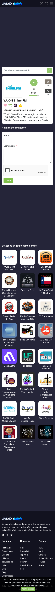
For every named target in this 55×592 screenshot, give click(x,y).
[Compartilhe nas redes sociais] (15, 105)
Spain (41, 565)
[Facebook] (7, 534)
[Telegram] (11, 534)
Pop (22, 569)
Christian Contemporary (15, 110)
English (32, 110)
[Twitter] (4, 534)
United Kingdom (45, 558)
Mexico (41, 551)
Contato (5, 555)
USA (40, 110)
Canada (42, 555)
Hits (22, 548)
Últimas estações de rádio (7, 561)
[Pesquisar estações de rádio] (49, 70)
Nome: (7, 135)
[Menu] (50, 3)
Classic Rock (26, 565)
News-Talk (25, 551)
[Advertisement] (27, 37)
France (41, 562)
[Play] (34, 83)
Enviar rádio (7, 576)
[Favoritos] (45, 3)
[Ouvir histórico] (40, 3)
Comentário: (10, 146)
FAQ (4, 572)
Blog (4, 569)
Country (23, 562)
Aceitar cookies (28, 589)
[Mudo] (34, 89)
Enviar (8, 180)
